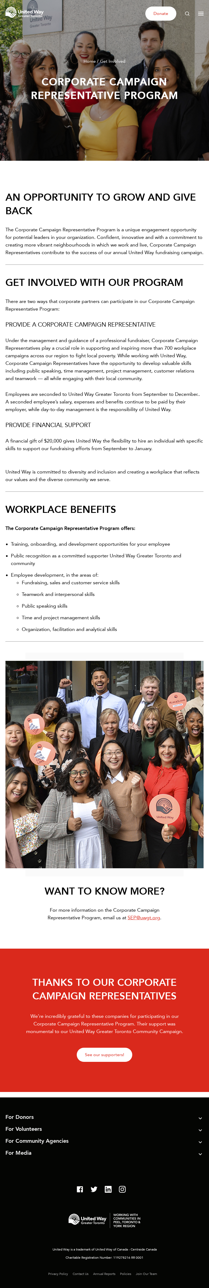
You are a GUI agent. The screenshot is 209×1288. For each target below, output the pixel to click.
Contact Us (80, 1274)
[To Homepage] (25, 18)
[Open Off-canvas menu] (201, 13)
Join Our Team (146, 1274)
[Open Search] (187, 13)
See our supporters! (104, 1054)
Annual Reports (104, 1274)
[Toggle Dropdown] (200, 1119)
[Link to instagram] (122, 1190)
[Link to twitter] (94, 1190)
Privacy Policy (58, 1274)
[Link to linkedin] (108, 1190)
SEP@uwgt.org (144, 918)
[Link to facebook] (79, 1190)
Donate (160, 13)
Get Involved (113, 61)
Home (89, 61)
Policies (125, 1274)
